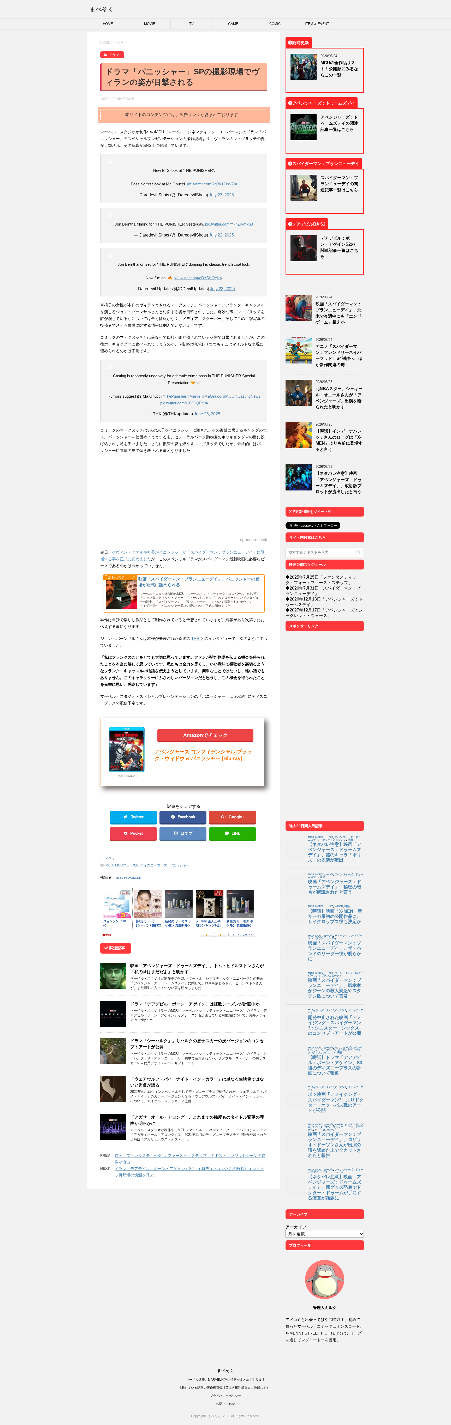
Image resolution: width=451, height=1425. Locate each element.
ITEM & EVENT (317, 24)
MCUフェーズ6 (126, 865)
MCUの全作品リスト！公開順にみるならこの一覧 (339, 68)
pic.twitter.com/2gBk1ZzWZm (212, 184)
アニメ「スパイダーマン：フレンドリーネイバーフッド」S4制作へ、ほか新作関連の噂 (339, 355)
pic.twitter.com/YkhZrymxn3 (229, 224)
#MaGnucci (212, 396)
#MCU (228, 396)
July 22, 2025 (221, 235)
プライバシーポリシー (225, 1395)
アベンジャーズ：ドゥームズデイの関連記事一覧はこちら (339, 123)
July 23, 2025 (221, 195)
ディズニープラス (153, 865)
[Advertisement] (183, 495)
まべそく (102, 9)
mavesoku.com (129, 877)
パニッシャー (179, 865)
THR (195, 638)
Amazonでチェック (205, 734)
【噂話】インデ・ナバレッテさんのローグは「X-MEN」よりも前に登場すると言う (339, 440)
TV (191, 24)
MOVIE (149, 24)
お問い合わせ (225, 1403)
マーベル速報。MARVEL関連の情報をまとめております (225, 1379)
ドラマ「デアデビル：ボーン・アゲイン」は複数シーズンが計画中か (195, 1004)
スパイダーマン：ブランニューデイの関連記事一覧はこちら (339, 183)
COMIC (275, 24)
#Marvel (194, 396)
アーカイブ (296, 1227)
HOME (108, 24)
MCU (109, 865)
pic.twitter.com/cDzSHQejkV (198, 278)
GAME (233, 24)
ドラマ (110, 858)
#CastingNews (247, 396)
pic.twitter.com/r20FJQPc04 (184, 403)
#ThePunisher (174, 396)
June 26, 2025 (207, 414)
